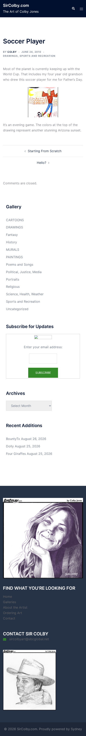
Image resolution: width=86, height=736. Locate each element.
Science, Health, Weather (25, 294)
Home (7, 597)
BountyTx (13, 439)
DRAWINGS (10, 55)
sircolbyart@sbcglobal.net (29, 639)
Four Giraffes (16, 454)
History (11, 242)
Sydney (76, 729)
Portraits (12, 279)
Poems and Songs (19, 264)
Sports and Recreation (37, 55)
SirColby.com (16, 5)
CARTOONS (15, 220)
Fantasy (12, 235)
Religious (13, 287)
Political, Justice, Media (24, 272)
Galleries (9, 602)
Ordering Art (12, 613)
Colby (12, 51)
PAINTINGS (14, 257)
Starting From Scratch (44, 151)
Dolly (10, 446)
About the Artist (15, 607)
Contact (9, 618)
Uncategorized (17, 309)
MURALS (12, 250)
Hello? (41, 163)
